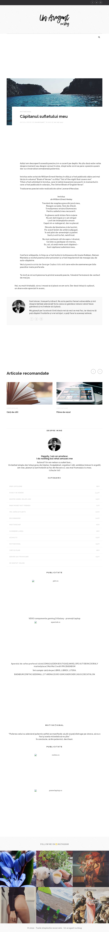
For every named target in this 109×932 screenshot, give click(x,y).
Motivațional (25, 112)
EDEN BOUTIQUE (60, 664)
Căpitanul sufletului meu (44, 116)
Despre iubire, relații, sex (53, 499)
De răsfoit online (17, 563)
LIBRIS (57, 670)
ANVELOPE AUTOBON (79, 664)
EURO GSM (59, 674)
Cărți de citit (12, 412)
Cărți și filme (53, 550)
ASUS (79, 674)
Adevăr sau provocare (53, 557)
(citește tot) (54, 470)
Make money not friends (53, 505)
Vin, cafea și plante (53, 512)
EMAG (47, 664)
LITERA (72, 670)
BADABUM (70, 666)
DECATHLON (89, 674)
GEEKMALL (37, 674)
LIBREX (64, 670)
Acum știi (53, 537)
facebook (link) (50, 311)
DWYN (28, 674)
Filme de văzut (63, 412)
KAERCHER (70, 674)
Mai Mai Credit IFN (56, 666)
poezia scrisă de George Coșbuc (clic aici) (45, 264)
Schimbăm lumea (53, 531)
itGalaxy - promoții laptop (68, 618)
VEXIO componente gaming (42, 618)
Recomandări (53, 518)
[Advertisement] (54, 59)
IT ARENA (48, 674)
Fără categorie (53, 486)
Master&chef (53, 525)
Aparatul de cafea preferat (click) (27, 664)
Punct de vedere (53, 493)
